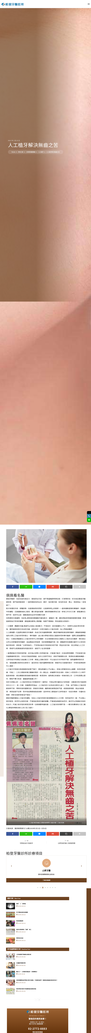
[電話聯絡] (89, 516)
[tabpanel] (46, 869)
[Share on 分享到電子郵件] (52, 587)
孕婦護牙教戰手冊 (21, 963)
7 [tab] (52, 887)
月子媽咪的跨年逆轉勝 (22, 912)
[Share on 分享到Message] (39, 587)
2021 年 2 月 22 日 (21, 982)
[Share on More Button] (79, 587)
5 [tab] (47, 887)
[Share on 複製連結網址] (66, 587)
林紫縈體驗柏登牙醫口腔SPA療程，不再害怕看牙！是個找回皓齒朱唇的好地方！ (37, 980)
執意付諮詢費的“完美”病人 (23, 929)
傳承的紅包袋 (19, 938)
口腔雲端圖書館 (30, 152)
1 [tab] (37, 887)
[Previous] (36, 999)
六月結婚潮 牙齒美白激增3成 (23, 954)
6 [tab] (50, 887)
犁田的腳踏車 (19, 921)
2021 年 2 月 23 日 (21, 991)
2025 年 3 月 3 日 (21, 974)
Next (81, 866)
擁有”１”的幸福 (21, 903)
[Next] (39, 999)
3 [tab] (42, 887)
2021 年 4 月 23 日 (21, 965)
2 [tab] (40, 887)
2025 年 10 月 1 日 (21, 906)
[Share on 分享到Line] (26, 587)
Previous (11, 866)
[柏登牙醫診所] (12, 4)
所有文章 (20, 152)
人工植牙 (41, 152)
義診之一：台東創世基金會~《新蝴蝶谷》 (27, 971)
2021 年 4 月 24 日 (21, 956)
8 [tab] (55, 887)
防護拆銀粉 (46, 871)
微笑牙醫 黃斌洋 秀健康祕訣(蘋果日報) (26, 989)
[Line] (89, 520)
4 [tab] (45, 887)
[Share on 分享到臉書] (12, 587)
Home (13, 152)
